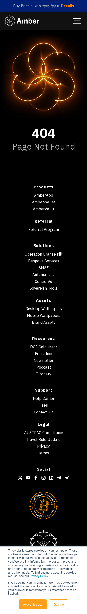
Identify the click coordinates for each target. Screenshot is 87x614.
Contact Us (43, 412)
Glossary (43, 374)
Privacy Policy (39, 576)
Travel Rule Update (43, 439)
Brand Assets (43, 322)
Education (43, 353)
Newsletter (43, 360)
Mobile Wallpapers (43, 315)
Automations (43, 274)
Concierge (43, 281)
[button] (77, 21)
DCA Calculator (43, 346)
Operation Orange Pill (43, 254)
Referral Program (43, 229)
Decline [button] (59, 604)
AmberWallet (43, 202)
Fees (43, 405)
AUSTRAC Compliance (43, 432)
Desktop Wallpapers (43, 308)
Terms (43, 453)
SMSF (44, 267)
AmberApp (43, 195)
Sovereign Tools (44, 288)
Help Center (43, 398)
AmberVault (43, 208)
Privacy (43, 446)
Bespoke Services (43, 261)
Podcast (43, 367)
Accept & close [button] (33, 604)
